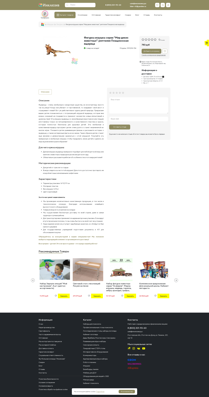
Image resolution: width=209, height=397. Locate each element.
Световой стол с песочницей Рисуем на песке (86, 284)
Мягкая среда (88, 380)
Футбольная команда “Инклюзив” (52, 359)
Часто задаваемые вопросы (50, 334)
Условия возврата (46, 386)
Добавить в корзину (151, 51)
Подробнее (100, 391)
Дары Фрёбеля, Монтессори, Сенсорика (99, 338)
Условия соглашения (47, 382)
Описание (45, 92)
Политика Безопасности (49, 379)
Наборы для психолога (92, 324)
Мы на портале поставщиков (50, 341)
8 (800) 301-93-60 (113, 5)
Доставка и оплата (46, 348)
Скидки (42, 362)
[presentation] (33, 280)
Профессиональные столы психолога (98, 327)
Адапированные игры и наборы (95, 359)
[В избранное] (164, 51)
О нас (41, 324)
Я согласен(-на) (127, 391)
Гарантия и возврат (46, 352)
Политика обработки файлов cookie (53, 389)
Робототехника (89, 362)
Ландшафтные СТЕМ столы (94, 348)
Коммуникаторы (89, 355)
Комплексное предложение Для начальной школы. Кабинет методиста (154, 285)
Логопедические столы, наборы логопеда (99, 331)
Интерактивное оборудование (95, 352)
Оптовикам (43, 338)
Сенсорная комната (91, 345)
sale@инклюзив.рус (138, 4)
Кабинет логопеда (90, 334)
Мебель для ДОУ (89, 373)
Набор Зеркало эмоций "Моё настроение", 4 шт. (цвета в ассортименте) (53, 285)
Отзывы (42, 369)
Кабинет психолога (91, 383)
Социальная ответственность (51, 355)
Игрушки (86, 366)
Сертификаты (44, 331)
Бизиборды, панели (90, 369)
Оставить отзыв (119, 127)
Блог (40, 366)
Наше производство (47, 327)
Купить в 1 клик (61, 302)
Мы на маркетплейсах (47, 345)
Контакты (43, 373)
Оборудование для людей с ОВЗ (96, 376)
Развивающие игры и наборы (94, 341)
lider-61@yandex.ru (138, 6)
